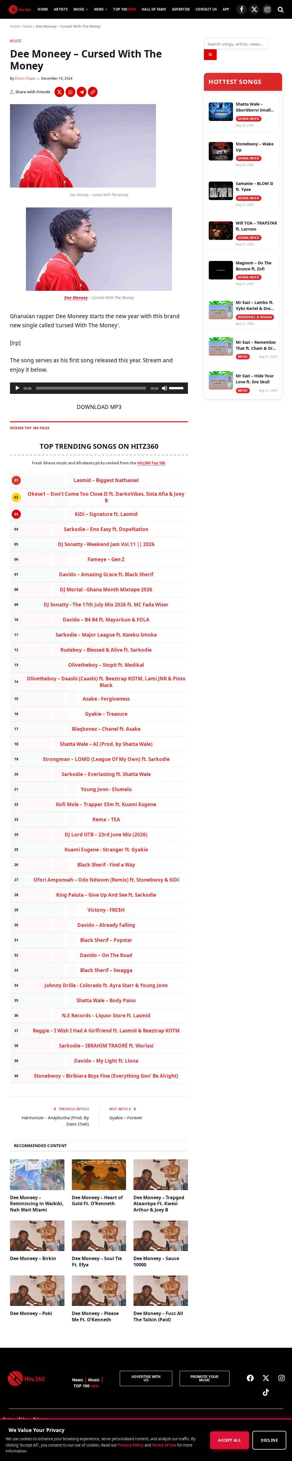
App (226, 9)
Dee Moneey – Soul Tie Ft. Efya (97, 1262)
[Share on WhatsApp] (70, 92)
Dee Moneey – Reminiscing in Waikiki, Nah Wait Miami (37, 1204)
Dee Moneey (76, 297)
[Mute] (164, 388)
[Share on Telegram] (81, 92)
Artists (61, 9)
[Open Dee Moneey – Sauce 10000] (160, 1236)
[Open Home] (20, 9)
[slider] (177, 387)
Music (79, 9)
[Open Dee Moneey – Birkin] (37, 1236)
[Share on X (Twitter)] (59, 92)
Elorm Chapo (25, 78)
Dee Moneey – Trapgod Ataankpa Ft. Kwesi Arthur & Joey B (158, 1204)
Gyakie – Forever (125, 1117)
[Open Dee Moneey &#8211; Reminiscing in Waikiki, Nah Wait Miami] (37, 1174)
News (99, 9)
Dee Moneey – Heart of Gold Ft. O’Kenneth (97, 1201)
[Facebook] (250, 1378)
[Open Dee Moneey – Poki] (37, 1290)
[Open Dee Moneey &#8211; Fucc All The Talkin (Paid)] (160, 1290)
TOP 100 (124, 9)
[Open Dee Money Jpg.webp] (83, 186)
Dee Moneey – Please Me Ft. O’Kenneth (95, 1316)
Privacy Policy (131, 1444)
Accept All (229, 1440)
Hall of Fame (154, 9)
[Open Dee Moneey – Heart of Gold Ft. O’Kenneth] (99, 1174)
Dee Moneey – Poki (31, 1313)
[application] (99, 388)
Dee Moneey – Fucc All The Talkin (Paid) (158, 1316)
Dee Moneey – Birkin (33, 1259)
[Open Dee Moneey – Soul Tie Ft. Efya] (99, 1236)
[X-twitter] (266, 1378)
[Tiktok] (266, 1392)
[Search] (280, 9)
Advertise (181, 9)
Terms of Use (164, 1444)
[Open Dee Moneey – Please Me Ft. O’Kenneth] (99, 1290)
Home (43, 9)
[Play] (17, 388)
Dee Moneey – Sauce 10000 (156, 1262)
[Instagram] (281, 1378)
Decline (269, 1440)
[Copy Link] (93, 92)
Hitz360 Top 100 (151, 463)
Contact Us (206, 9)
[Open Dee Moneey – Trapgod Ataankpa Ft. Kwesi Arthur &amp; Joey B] (160, 1174)
